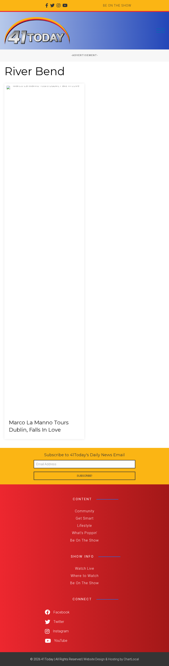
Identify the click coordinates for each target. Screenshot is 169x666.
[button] (84, 476)
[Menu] (160, 31)
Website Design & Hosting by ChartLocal (111, 659)
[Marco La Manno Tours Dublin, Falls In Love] (44, 261)
